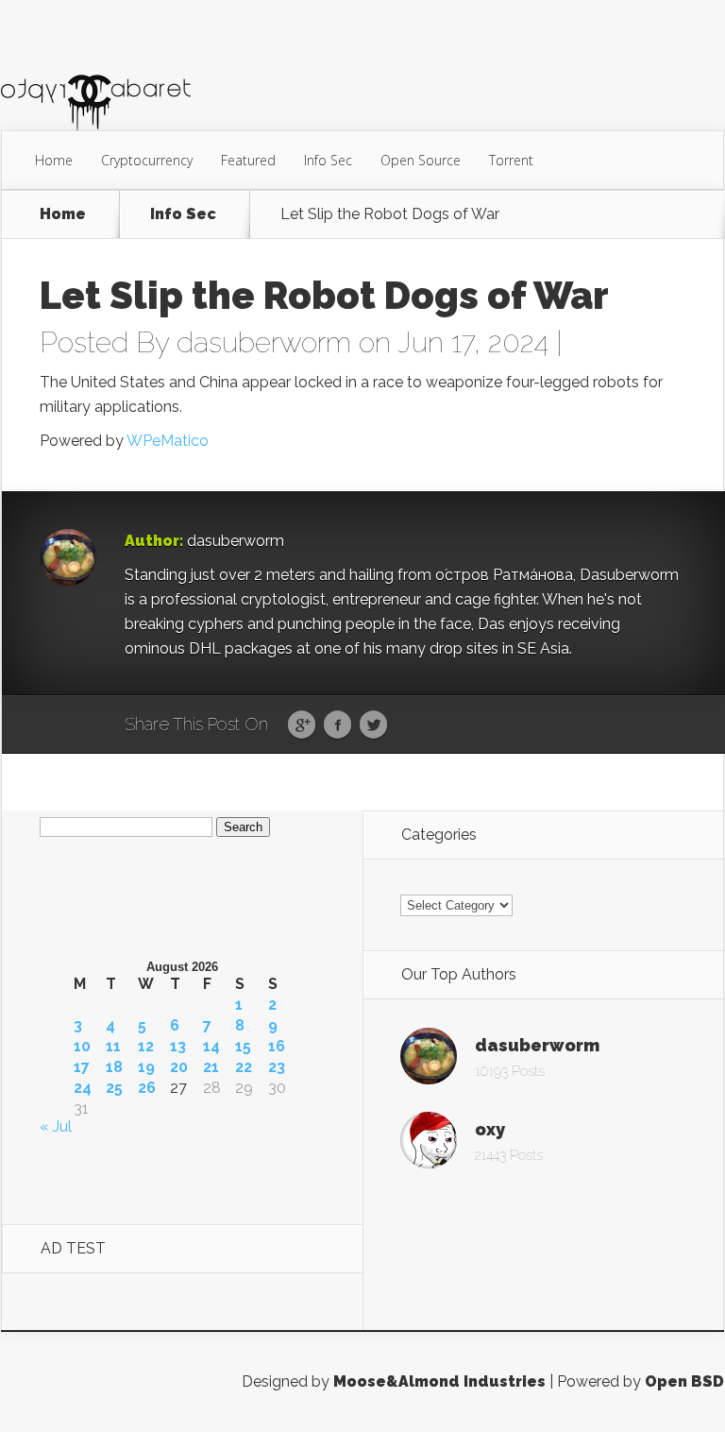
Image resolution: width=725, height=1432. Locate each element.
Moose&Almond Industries (439, 1381)
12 (146, 1046)
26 (147, 1088)
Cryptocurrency (147, 160)
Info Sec (328, 160)
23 (276, 1067)
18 (114, 1067)
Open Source (420, 160)
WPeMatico (167, 441)
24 (83, 1088)
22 (243, 1067)
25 (114, 1088)
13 (178, 1046)
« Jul (56, 1126)
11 (113, 1046)
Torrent (511, 160)
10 (82, 1046)
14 (211, 1046)
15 (243, 1046)
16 (276, 1046)
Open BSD (684, 1381)
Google (301, 725)
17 (82, 1067)
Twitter (373, 725)
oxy (490, 1129)
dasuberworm (264, 342)
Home (54, 160)
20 (179, 1067)
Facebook (337, 725)
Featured (248, 160)
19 (146, 1067)
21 (211, 1067)
